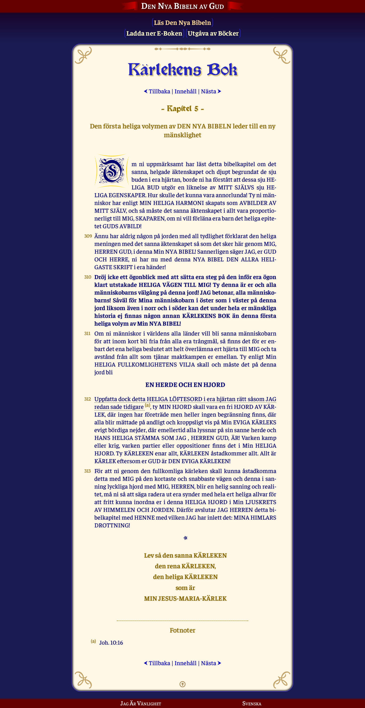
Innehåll (185, 91)
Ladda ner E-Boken (154, 33)
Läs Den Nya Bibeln (182, 22)
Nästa (211, 91)
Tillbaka (156, 91)
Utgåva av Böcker (213, 33)
